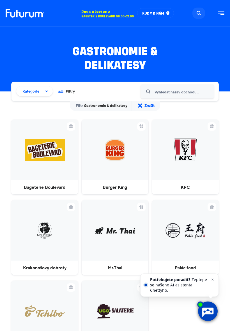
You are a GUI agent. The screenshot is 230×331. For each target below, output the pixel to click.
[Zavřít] (212, 279)
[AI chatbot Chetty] (207, 311)
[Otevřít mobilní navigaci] (221, 13)
